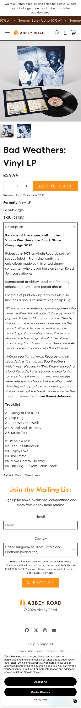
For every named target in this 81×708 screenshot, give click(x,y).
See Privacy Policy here (40, 572)
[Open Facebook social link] (26, 630)
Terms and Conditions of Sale (40, 650)
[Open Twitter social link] (35, 630)
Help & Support (40, 643)
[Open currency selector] (65, 32)
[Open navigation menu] (7, 32)
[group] (7, 131)
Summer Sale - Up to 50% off (39, 20)
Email (40, 516)
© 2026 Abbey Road (40, 609)
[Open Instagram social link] (45, 630)
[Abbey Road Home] (29, 32)
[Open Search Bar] (56, 32)
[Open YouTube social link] (54, 630)
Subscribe (40, 583)
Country (40, 538)
